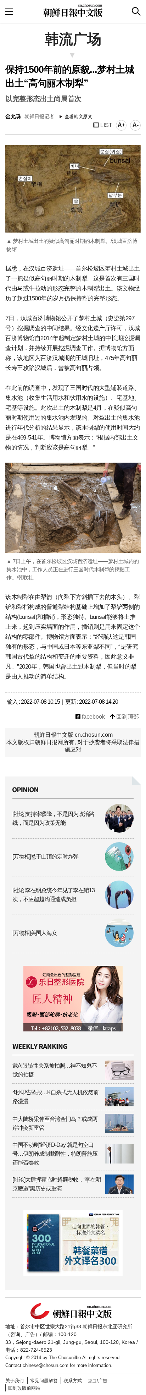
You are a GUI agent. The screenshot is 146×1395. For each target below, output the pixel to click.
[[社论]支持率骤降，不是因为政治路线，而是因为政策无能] (73, 831)
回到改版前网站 (24, 1388)
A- (136, 125)
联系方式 (72, 1380)
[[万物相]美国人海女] (73, 945)
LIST (105, 125)
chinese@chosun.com (45, 1365)
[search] (136, 11)
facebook (92, 717)
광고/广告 (97, 1380)
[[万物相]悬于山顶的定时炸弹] (73, 869)
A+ (121, 125)
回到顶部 (127, 717)
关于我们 (14, 1380)
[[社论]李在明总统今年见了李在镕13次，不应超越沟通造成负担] (73, 907)
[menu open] (9, 11)
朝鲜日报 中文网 (73, 10)
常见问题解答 (44, 1380)
